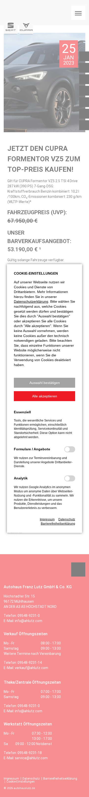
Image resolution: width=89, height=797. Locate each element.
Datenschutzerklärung (31, 301)
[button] (44, 383)
